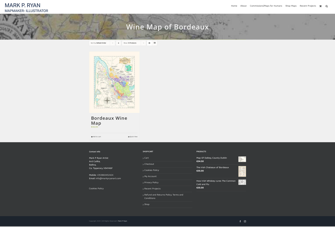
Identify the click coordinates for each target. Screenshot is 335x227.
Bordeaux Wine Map (109, 120)
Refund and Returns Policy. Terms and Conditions (163, 196)
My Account (150, 176)
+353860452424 (105, 175)
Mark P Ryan (122, 221)
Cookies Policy (96, 188)
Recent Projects (152, 189)
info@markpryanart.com (108, 179)
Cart (146, 158)
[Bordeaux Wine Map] (114, 82)
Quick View (134, 137)
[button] (327, 6)
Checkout (149, 164)
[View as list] (154, 43)
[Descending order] (118, 43)
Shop (146, 204)
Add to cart (97, 137)
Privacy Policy (151, 182)
